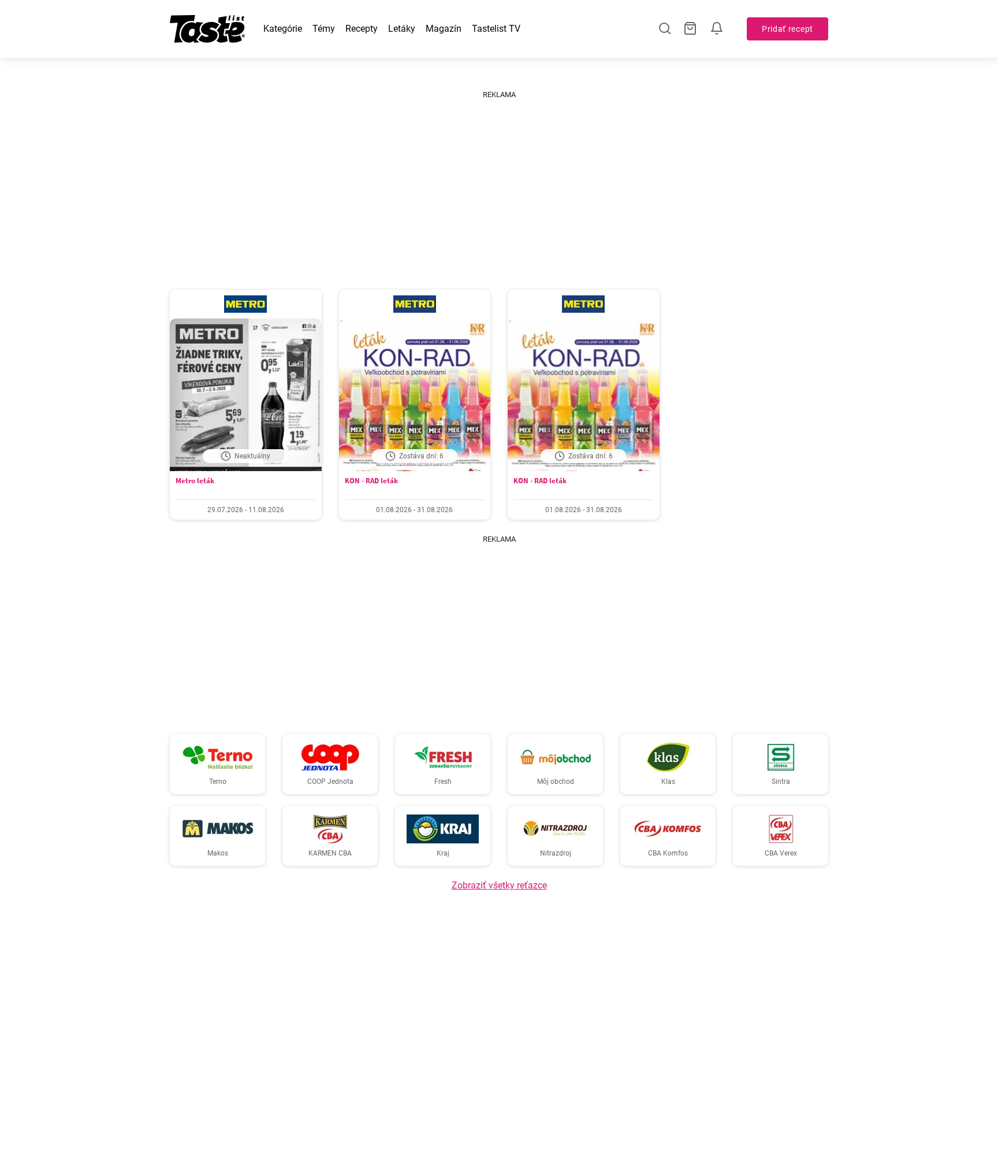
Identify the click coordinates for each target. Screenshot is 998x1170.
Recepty (361, 28)
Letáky (401, 28)
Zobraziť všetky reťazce (499, 885)
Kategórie (282, 28)
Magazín (443, 28)
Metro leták (195, 481)
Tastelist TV (496, 28)
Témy (323, 28)
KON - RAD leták (371, 481)
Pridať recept (787, 29)
